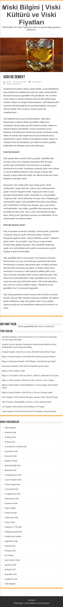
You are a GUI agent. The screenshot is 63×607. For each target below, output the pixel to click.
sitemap (31, 600)
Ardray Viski (10, 442)
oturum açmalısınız (46, 326)
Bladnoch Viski (11, 461)
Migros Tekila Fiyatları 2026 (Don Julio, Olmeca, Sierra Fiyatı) (28, 380)
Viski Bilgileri (36, 82)
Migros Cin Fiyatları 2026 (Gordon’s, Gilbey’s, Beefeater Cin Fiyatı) (30, 375)
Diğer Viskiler (10, 508)
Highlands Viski (11, 541)
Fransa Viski (10, 522)
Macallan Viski (11, 574)
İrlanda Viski (10, 546)
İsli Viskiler (9, 555)
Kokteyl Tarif (10, 569)
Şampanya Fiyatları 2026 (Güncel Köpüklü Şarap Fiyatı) (25, 366)
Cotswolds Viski (11, 489)
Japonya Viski (10, 565)
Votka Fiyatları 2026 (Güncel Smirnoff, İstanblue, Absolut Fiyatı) (29, 411)
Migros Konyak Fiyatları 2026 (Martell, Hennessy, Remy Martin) (29, 356)
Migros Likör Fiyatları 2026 (13, 371)
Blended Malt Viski (13, 465)
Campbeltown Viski (13, 475)
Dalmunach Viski (12, 498)
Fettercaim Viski (11, 517)
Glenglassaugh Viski (13, 532)
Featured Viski (11, 513)
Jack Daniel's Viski (12, 560)
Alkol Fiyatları (10, 428)
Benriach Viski (11, 456)
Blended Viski (10, 470)
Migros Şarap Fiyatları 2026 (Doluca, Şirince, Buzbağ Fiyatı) (27, 392)
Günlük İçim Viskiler (13, 536)
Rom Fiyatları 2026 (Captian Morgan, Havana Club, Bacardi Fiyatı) (30, 397)
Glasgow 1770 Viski (13, 527)
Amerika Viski (10, 432)
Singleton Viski (11, 579)
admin (8, 82)
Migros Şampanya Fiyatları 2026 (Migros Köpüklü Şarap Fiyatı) (29, 361)
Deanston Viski (11, 503)
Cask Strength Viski (13, 480)
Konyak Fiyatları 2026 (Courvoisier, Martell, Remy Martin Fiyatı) (29, 352)
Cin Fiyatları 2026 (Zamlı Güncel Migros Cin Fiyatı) (23, 406)
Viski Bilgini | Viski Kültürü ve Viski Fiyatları (32, 15)
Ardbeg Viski (10, 437)
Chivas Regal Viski (12, 484)
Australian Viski (11, 451)
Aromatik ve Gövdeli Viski (16, 446)
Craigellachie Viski (12, 494)
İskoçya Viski (10, 550)
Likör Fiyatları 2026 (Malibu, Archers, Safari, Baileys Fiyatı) (26, 402)
